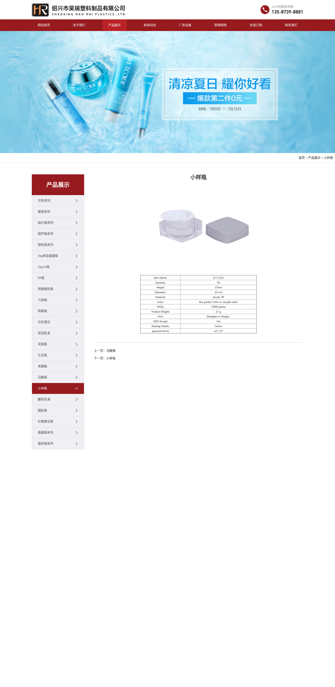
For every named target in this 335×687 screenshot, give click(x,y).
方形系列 (44, 200)
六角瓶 (42, 300)
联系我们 (291, 25)
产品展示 (114, 25)
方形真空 (44, 322)
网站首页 (44, 25)
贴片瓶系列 (45, 222)
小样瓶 (328, 157)
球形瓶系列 (45, 244)
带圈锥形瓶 (45, 289)
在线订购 (256, 25)
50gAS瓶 (44, 267)
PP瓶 (41, 278)
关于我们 (79, 25)
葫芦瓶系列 (45, 233)
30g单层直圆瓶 (48, 255)
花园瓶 (42, 344)
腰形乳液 (44, 399)
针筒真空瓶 (45, 421)
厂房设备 (185, 25)
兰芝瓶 (42, 355)
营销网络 (220, 25)
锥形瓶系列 (45, 443)
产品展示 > (315, 157)
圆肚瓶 (42, 410)
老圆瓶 (42, 366)
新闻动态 (150, 25)
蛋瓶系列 (44, 211)
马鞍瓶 (42, 377)
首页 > (303, 157)
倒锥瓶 (42, 311)
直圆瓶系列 (45, 432)
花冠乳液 (44, 333)
